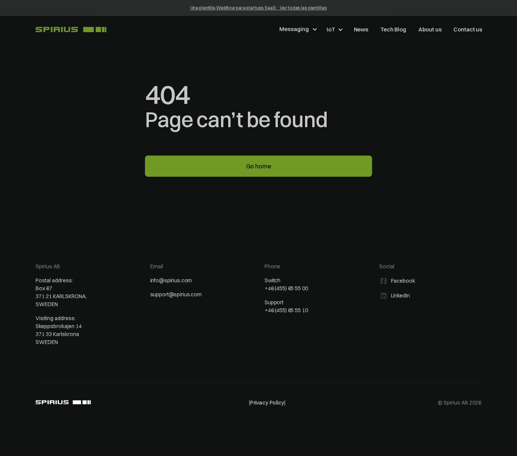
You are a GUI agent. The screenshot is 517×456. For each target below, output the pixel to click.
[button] (298, 29)
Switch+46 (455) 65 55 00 (286, 284)
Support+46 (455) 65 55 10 (286, 306)
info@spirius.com (171, 280)
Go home (258, 166)
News (361, 29)
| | (267, 402)
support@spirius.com (176, 294)
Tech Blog (393, 29)
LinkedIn (400, 295)
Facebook (403, 280)
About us (430, 29)
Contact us (467, 29)
